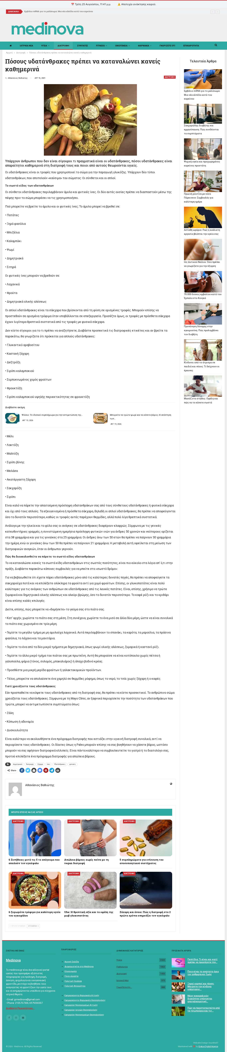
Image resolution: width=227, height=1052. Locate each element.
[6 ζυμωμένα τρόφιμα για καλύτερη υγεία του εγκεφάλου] (35, 890)
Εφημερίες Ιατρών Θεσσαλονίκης (80, 1010)
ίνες (48, 764)
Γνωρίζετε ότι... (124, 987)
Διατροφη (63, 45)
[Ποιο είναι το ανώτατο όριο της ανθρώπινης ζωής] (178, 975)
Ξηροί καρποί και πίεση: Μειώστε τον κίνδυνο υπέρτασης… (200, 986)
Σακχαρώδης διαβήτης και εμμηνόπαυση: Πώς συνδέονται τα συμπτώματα (201, 129)
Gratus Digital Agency (208, 1046)
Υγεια (44, 45)
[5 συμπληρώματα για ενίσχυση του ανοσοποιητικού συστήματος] (146, 838)
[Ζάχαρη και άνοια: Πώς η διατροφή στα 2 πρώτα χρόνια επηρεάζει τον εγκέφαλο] (146, 890)
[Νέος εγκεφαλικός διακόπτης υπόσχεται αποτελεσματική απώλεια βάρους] (178, 999)
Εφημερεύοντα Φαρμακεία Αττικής (81, 995)
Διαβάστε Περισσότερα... (20, 1008)
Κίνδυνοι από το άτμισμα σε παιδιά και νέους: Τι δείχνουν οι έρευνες (202, 366)
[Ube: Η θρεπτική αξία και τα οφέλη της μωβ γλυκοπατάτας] (90, 890)
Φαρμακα (143, 45)
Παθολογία (122, 967)
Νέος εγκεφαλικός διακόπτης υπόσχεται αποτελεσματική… (199, 998)
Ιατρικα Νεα (26, 45)
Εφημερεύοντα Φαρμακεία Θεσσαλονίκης (85, 1000)
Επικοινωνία (70, 971)
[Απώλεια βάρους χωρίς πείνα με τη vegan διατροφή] (90, 838)
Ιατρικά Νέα (122, 980)
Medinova (13, 960)
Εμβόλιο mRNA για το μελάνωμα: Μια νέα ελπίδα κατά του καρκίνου (58, 11)
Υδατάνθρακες (59, 764)
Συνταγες (82, 45)
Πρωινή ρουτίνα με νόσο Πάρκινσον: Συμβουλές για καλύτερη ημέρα (198, 198)
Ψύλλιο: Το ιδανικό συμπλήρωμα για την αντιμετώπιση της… (52, 414)
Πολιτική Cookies (73, 981)
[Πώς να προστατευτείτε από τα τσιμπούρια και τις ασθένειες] (178, 1011)
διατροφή (30, 764)
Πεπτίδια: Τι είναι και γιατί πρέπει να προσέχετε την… (202, 961)
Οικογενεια (121, 45)
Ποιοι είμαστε (71, 976)
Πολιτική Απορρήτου (74, 986)
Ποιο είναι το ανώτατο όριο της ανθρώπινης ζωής (203, 973)
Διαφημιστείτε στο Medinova (79, 966)
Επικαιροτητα (191, 45)
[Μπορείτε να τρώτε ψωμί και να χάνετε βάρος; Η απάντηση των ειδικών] (100, 418)
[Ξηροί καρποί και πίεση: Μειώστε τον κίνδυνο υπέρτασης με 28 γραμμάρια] (178, 987)
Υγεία (119, 960)
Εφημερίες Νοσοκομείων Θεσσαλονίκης (84, 1014)
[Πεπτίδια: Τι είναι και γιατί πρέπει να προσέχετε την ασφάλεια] (178, 962)
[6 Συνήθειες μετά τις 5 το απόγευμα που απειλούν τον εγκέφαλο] (35, 838)
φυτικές (72, 764)
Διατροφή (121, 973)
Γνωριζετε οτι (167, 45)
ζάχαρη (40, 764)
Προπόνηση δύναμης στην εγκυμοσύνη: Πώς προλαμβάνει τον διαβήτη (201, 330)
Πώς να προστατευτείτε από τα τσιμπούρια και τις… (203, 1009)
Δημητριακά (17, 764)
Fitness (100, 45)
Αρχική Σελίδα (71, 961)
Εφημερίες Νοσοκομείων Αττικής (81, 1005)
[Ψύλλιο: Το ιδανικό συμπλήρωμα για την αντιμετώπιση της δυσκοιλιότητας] (12, 418)
